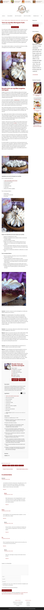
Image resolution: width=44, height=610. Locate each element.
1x (21, 393)
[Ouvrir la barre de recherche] (41, 16)
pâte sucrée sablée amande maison (11, 180)
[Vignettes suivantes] (43, 1)
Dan (2, 537)
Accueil (3, 15)
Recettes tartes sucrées (24, 20)
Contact (17, 605)
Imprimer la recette (15, 380)
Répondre (4, 489)
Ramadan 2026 (35, 15)
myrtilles (16, 465)
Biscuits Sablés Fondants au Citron (22, 469)
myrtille (15, 123)
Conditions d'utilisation (18, 603)
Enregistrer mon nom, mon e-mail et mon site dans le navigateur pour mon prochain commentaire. (15, 584)
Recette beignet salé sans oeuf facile (37, 95)
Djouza (5, 493)
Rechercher (35, 25)
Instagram (28, 603)
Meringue (12, 465)
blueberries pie (17, 99)
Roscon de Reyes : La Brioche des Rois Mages (37, 126)
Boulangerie (10, 15)
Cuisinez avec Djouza (32, 608)
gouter (9, 465)
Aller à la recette (15, 27)
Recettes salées (18, 15)
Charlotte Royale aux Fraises (37, 111)
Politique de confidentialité (18, 602)
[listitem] (5, 1)
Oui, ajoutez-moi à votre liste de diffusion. (10, 587)
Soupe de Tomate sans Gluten (8, 469)
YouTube (28, 605)
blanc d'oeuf (4, 465)
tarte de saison (21, 465)
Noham (3, 509)
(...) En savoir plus (35, 74)
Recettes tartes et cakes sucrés (15, 20)
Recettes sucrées (27, 15)
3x (24, 393)
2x (23, 393)
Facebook (28, 602)
